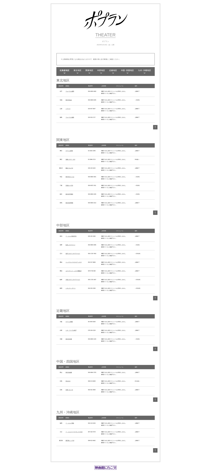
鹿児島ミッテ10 (70, 440)
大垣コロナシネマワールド (73, 279)
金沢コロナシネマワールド (73, 253)
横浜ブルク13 (69, 168)
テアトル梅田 (69, 321)
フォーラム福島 (70, 117)
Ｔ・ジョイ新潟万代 (71, 236)
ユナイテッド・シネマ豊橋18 (73, 271)
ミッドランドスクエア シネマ (74, 262)
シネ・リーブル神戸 (71, 330)
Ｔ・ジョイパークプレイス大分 (74, 431)
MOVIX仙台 (69, 100)
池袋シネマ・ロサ (70, 159)
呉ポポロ (68, 381)
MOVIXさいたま (70, 176)
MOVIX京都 (69, 339)
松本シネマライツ (70, 245)
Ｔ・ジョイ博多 (70, 423)
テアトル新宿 (69, 150)
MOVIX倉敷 (69, 372)
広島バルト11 (69, 389)
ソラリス (68, 108)
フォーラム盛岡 (70, 91)
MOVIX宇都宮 (69, 194)
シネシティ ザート (71, 288)
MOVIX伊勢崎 (69, 202)
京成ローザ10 (69, 185)
